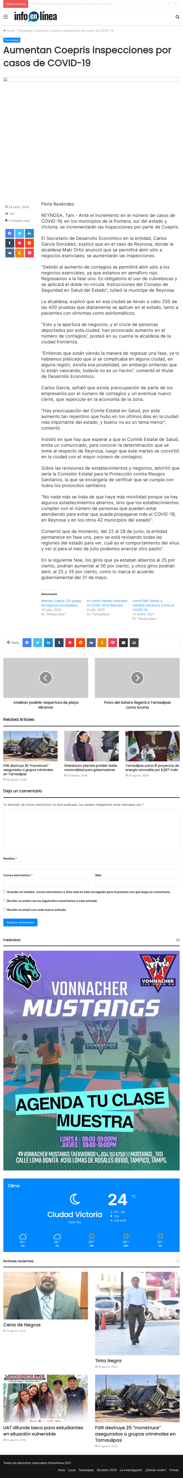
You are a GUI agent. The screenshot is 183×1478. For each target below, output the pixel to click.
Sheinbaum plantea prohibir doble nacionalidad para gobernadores (90, 767)
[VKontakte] (9, 253)
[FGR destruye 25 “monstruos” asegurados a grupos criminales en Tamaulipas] (30, 746)
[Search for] (177, 18)
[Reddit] (29, 243)
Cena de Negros (22, 1325)
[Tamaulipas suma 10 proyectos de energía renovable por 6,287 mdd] (152, 746)
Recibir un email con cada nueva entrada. (37, 909)
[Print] (134, 642)
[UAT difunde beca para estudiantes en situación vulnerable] (45, 1398)
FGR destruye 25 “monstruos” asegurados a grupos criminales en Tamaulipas (28, 769)
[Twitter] (19, 233)
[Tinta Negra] (137, 1314)
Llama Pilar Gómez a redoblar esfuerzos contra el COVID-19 (153, 605)
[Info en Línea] (36, 16)
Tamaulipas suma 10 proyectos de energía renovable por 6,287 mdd (152, 767)
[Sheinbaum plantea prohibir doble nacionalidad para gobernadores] (91, 746)
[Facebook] (9, 233)
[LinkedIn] (29, 233)
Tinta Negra (108, 1361)
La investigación (131, 1470)
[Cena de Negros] (45, 1295)
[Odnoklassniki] (19, 253)
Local (71, 1470)
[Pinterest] (19, 243)
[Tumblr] (9, 243)
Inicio (61, 1470)
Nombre (10, 858)
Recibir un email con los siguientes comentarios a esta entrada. (52, 901)
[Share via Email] (123, 642)
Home (10, 30)
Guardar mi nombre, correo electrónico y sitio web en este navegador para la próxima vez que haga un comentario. (89, 892)
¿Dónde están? (155, 1470)
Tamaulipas (25, 30)
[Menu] (5, 18)
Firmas (174, 1470)
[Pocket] (29, 253)
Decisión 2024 (107, 1470)
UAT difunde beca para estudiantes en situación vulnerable (71, 4)
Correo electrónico (18, 875)
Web (98, 875)
